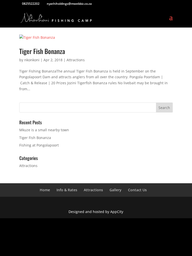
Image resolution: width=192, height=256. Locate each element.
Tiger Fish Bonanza (42, 51)
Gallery (116, 190)
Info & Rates (66, 190)
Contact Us (137, 190)
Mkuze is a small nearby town (44, 130)
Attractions (75, 60)
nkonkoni (32, 60)
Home (45, 190)
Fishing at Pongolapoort (39, 145)
